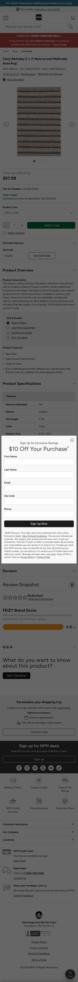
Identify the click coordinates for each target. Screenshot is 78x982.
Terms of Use (43, 557)
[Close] (72, 440)
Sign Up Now (39, 523)
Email (7, 483)
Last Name (10, 470)
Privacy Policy (27, 557)
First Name (10, 456)
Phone (7, 509)
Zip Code (9, 496)
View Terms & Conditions (34, 536)
